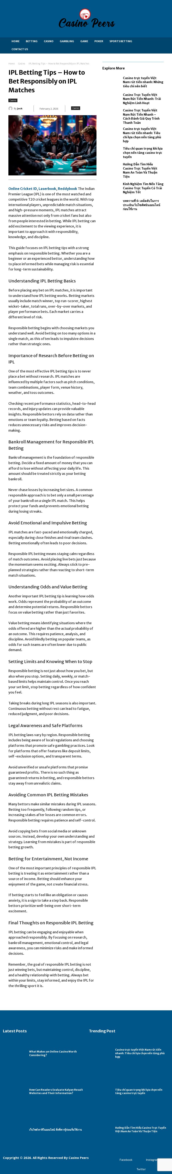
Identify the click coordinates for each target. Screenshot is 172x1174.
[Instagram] (139, 1160)
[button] (160, 45)
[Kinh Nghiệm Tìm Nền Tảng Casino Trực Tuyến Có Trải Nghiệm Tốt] (111, 188)
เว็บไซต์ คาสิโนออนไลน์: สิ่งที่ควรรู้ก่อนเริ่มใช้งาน (55, 1129)
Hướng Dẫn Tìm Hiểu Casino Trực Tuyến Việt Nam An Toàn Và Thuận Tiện (140, 170)
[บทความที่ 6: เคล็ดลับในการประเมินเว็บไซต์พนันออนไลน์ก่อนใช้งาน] (111, 205)
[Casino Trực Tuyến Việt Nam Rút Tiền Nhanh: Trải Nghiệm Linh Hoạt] (111, 99)
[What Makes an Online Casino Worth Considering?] (15, 1054)
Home (11, 63)
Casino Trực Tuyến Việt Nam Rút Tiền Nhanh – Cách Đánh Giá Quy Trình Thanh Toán (141, 116)
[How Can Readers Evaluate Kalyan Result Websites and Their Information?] (15, 1091)
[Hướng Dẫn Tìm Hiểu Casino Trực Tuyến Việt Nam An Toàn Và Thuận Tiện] (111, 169)
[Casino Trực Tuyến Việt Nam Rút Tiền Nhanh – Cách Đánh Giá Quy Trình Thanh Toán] (111, 115)
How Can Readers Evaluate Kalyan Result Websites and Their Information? (56, 1091)
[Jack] (11, 108)
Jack (19, 108)
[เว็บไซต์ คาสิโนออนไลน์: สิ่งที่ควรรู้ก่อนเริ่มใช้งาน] (15, 1130)
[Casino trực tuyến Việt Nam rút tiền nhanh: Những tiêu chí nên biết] (111, 82)
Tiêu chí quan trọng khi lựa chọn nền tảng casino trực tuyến (143, 153)
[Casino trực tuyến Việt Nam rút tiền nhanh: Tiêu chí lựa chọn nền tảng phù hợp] (111, 134)
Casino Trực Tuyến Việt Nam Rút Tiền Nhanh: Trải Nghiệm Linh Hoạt (142, 99)
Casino (21, 63)
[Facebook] (113, 1160)
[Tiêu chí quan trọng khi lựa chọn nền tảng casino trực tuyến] (111, 153)
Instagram (152, 1159)
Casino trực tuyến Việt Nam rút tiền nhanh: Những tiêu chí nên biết (143, 82)
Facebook (126, 1159)
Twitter (141, 1169)
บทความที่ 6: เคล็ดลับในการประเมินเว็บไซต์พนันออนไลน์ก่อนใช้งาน (141, 205)
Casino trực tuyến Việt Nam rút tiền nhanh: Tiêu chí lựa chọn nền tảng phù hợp (140, 1053)
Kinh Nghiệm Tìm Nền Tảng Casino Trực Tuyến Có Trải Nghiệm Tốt (143, 188)
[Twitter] (130, 1169)
